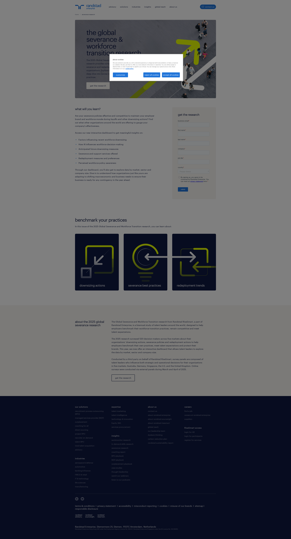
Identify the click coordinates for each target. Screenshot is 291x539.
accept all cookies (171, 75)
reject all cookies (152, 75)
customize (120, 75)
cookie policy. (129, 68)
